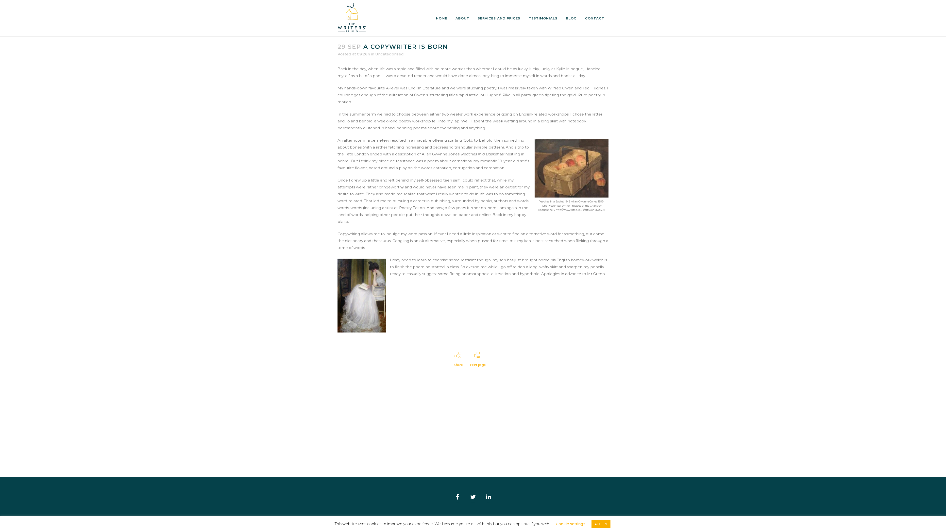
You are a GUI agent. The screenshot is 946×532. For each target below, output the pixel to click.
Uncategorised (389, 54)
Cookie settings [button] (570, 523)
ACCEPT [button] (601, 524)
